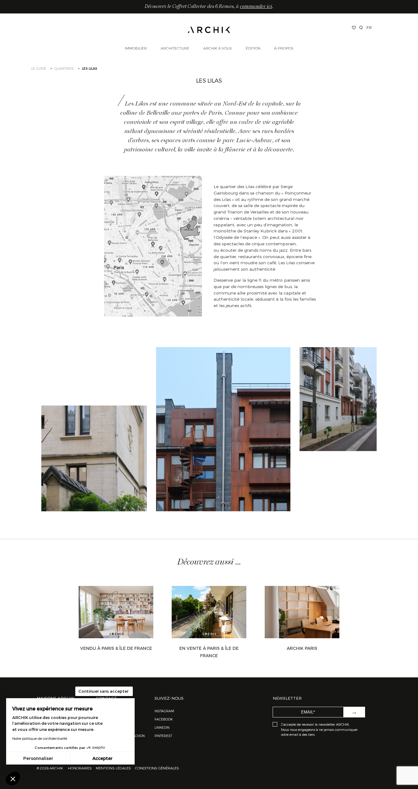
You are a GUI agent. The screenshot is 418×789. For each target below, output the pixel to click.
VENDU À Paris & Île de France (116, 648)
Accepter (102, 758)
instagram (164, 711)
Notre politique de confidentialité (39, 738)
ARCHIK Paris (302, 648)
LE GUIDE (38, 68)
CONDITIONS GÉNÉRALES (156, 768)
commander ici (256, 6)
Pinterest (163, 736)
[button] (13, 778)
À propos (283, 48)
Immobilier (136, 48)
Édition (253, 48)
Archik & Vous (217, 48)
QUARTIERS (64, 68)
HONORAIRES (80, 768)
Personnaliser (38, 758)
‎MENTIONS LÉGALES (113, 768)
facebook (164, 719)
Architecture (175, 48)
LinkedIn (162, 727)
